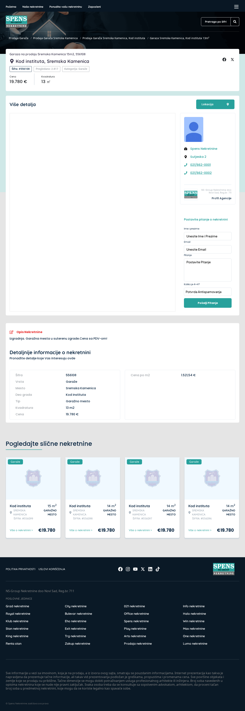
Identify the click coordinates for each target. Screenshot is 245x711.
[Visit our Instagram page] (128, 569)
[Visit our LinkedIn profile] (150, 569)
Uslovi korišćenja (51, 569)
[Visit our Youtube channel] (135, 569)
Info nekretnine (194, 606)
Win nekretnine (193, 621)
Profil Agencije (221, 198)
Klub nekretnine (17, 621)
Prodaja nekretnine (138, 643)
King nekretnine (17, 636)
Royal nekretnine (18, 614)
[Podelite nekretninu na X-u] (232, 60)
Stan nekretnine (17, 628)
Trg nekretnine (75, 636)
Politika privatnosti (20, 569)
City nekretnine (76, 606)
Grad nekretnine (17, 606)
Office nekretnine (136, 614)
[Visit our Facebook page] (120, 569)
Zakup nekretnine (77, 643)
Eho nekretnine (75, 621)
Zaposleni (94, 6)
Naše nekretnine (32, 6)
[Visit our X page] (142, 569)
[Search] (234, 21)
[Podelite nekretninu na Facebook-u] (224, 60)
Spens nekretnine (136, 621)
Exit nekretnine (75, 628)
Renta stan (13, 643)
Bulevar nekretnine (78, 614)
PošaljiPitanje (208, 303)
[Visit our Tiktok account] (157, 569)
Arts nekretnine (135, 636)
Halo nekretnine (194, 614)
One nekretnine (194, 636)
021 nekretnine (134, 606)
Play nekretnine (135, 628)
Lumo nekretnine (195, 643)
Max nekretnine (194, 628)
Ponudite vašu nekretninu (65, 6)
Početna (11, 6)
